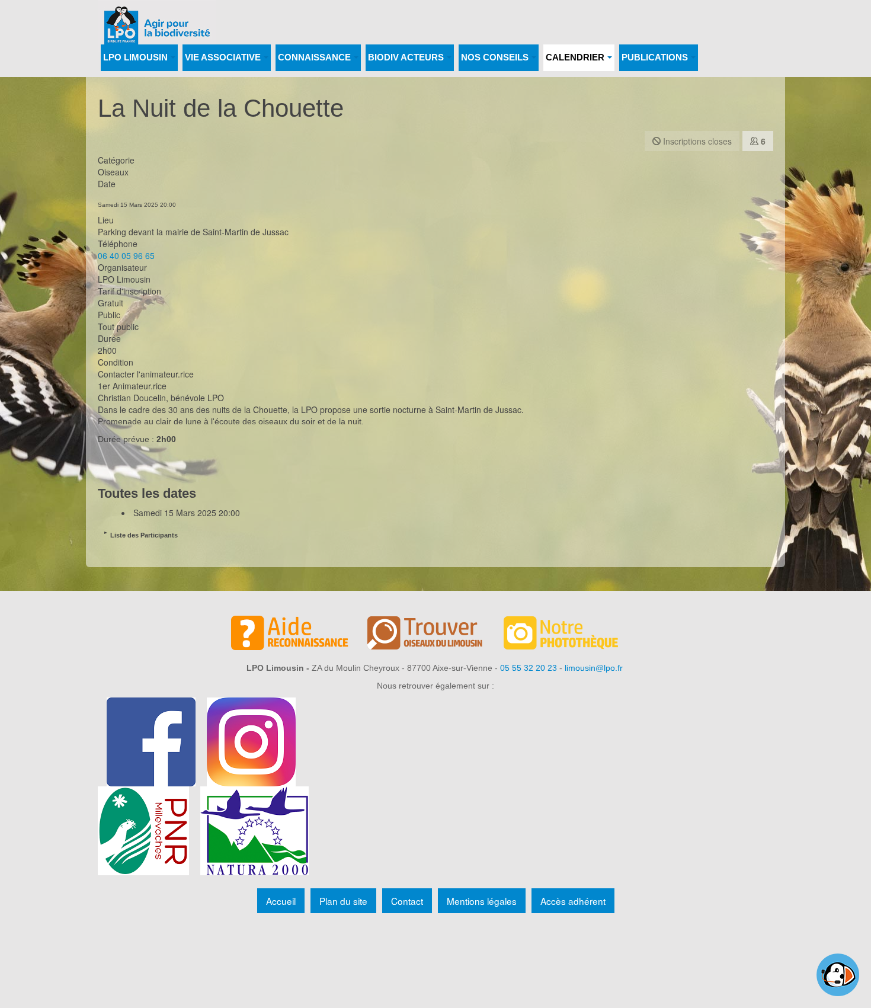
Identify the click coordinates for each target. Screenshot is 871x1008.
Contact (407, 900)
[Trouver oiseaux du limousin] (435, 634)
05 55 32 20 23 (528, 668)
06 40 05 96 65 (126, 255)
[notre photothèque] (572, 634)
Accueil (281, 900)
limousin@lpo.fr (594, 668)
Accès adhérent (573, 900)
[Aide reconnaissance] (299, 634)
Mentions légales (482, 900)
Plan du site (343, 900)
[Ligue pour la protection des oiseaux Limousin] (157, 16)
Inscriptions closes (696, 141)
